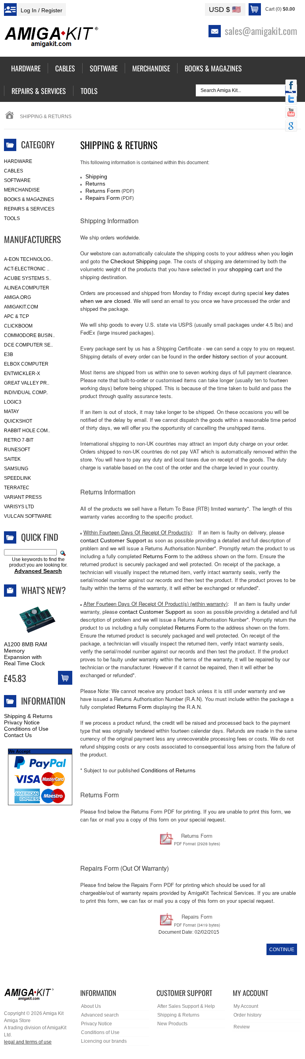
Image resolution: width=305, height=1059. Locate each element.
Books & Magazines (29, 199)
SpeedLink (17, 478)
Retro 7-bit (18, 440)
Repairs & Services (29, 209)
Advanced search (100, 1015)
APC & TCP (16, 316)
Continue (281, 949)
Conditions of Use (26, 729)
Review (242, 1027)
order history (213, 356)
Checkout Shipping (134, 261)
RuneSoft (17, 449)
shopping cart (246, 269)
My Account (246, 1006)
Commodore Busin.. (29, 335)
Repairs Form (102, 198)
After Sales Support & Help (186, 1006)
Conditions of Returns (168, 770)
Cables (13, 171)
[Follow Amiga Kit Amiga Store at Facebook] (291, 86)
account (276, 356)
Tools (12, 218)
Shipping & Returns (28, 716)
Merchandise (22, 190)
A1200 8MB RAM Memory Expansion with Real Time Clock (25, 653)
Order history (247, 1015)
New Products (172, 1023)
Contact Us (18, 735)
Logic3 (12, 402)
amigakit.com (21, 307)
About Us (91, 1006)
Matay (11, 411)
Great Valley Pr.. (26, 383)
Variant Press (23, 497)
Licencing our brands (104, 1041)
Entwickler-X (22, 373)
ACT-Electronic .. (26, 269)
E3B (8, 354)
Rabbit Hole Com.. (27, 430)
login (287, 253)
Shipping (96, 176)
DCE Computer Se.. (28, 345)
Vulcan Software (28, 516)
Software (17, 180)
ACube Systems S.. (27, 278)
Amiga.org (17, 297)
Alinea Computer (26, 288)
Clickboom (18, 326)
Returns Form (102, 191)
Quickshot (18, 421)
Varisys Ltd (19, 506)
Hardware (18, 161)
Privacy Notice (22, 722)
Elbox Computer (26, 364)
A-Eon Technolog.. (28, 259)
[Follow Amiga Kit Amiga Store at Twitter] (291, 99)
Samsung (16, 468)
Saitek (12, 459)
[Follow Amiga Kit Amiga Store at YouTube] (291, 113)
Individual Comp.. (26, 392)
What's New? (43, 590)
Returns (95, 183)
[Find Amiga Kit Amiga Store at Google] (291, 126)
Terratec (16, 487)
